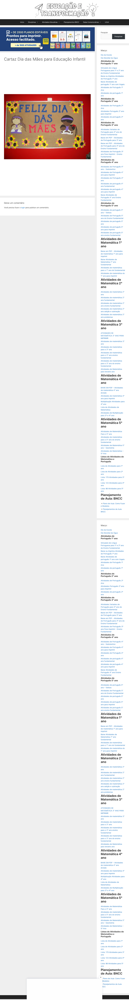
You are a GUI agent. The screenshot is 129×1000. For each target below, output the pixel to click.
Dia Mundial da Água (109, 58)
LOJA (107, 22)
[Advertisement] (47, 79)
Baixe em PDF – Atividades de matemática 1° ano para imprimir (112, 253)
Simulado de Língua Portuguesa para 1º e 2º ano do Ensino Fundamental (112, 70)
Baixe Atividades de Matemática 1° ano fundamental (109, 262)
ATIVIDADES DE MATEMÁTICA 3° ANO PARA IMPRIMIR (112, 335)
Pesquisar (118, 36)
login (23, 208)
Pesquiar (104, 33)
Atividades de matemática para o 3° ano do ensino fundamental (111, 363)
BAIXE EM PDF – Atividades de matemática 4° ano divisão (112, 390)
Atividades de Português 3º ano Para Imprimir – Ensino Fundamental (112, 154)
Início (22, 22)
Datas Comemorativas (91, 22)
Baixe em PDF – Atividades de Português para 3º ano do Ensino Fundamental (112, 146)
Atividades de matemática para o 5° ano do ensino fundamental (111, 439)
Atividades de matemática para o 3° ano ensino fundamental (111, 355)
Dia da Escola (106, 55)
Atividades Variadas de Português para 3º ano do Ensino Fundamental (111, 132)
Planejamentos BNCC (71, 22)
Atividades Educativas (50, 22)
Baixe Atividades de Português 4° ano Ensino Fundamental (111, 197)
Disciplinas (32, 22)
